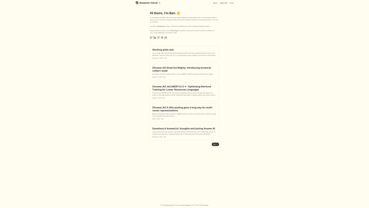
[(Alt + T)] (159, 3)
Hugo (182, 205)
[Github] (158, 38)
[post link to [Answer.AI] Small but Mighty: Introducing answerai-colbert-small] (184, 72)
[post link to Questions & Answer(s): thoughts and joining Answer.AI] (184, 132)
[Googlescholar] (162, 38)
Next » (215, 144)
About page (174, 30)
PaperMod (188, 205)
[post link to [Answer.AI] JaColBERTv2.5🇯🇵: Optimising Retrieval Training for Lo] (184, 92)
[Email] (166, 38)
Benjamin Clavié (148, 2)
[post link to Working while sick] (184, 53)
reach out (161, 33)
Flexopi (206, 205)
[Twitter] (151, 38)
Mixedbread (161, 26)
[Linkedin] (155, 38)
